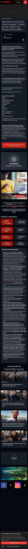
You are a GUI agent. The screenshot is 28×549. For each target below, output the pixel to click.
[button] (14, 546)
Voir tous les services (17, 204)
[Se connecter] (25, 2)
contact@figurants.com (8, 282)
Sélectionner (8, 475)
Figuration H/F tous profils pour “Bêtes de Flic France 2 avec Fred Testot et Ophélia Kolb (13, 444)
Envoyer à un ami (20, 196)
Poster (22, 192)
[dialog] (14, 540)
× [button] (26, 533)
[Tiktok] (25, 485)
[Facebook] (4, 485)
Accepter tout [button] (14, 543)
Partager (22, 189)
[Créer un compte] (14, 161)
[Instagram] (18, 485)
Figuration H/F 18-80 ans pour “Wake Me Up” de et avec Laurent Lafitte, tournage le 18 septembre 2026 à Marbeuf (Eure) (13, 405)
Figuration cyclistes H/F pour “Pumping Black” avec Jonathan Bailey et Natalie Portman (12, 385)
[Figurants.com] (7, 2)
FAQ (14, 458)
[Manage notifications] (2, 546)
